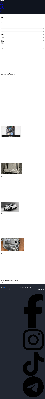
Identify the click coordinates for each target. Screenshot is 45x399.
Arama (0, 5)
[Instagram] (33, 351)
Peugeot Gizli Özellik (2, 5)
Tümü (2, 42)
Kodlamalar (10, 287)
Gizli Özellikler (1, 4)
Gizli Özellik (2, 43)
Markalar (1, 7)
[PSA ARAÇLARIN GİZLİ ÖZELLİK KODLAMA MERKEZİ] (2, 0)
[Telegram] (33, 397)
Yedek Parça (1, 10)
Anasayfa (1, 2)
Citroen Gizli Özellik (2, 8)
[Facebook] (33, 327)
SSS (9, 288)
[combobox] (22, 22)
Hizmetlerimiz (1, 3)
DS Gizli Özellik (1, 9)
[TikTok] (33, 375)
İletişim (1, 11)
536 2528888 (42, 286)
